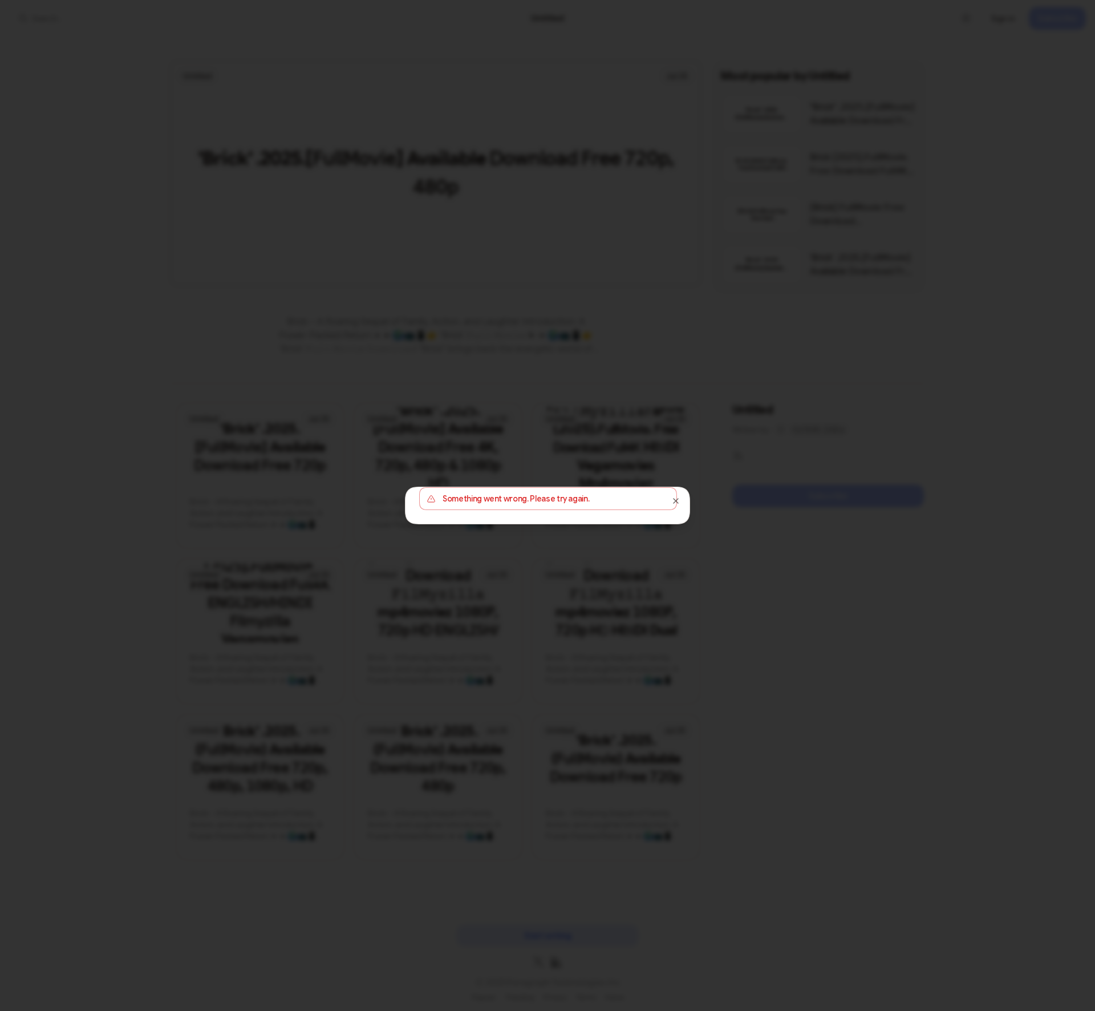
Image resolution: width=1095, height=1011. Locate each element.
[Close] (675, 501)
